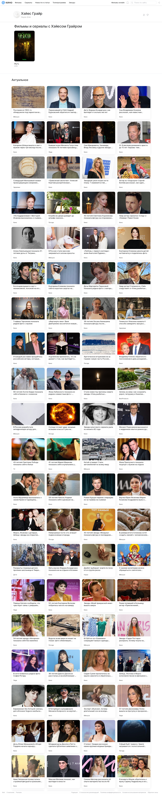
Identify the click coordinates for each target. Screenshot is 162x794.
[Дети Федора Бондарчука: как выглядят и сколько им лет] (98, 102)
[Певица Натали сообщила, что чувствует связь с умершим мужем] (28, 595)
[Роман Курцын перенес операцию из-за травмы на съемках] (98, 490)
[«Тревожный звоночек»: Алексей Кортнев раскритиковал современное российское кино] (63, 173)
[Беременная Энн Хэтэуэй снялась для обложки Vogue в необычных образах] (28, 701)
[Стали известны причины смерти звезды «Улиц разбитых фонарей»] (98, 384)
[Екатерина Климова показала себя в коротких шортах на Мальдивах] (63, 278)
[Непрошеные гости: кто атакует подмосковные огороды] (63, 525)
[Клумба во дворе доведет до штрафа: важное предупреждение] (63, 208)
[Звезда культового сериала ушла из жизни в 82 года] (98, 419)
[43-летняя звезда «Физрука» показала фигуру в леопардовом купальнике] (98, 525)
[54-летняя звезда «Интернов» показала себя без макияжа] (28, 630)
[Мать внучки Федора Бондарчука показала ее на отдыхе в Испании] (63, 560)
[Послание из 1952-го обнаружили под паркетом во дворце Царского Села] (28, 102)
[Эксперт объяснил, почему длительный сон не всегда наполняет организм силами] (98, 701)
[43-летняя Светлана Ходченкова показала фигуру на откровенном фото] (98, 208)
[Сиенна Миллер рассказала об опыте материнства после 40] (98, 771)
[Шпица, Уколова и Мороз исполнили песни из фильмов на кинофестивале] (133, 666)
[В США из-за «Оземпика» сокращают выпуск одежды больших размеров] (98, 630)
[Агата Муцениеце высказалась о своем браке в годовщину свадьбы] (28, 490)
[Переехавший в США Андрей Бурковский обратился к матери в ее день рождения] (63, 102)
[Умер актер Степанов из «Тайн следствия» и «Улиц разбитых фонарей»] (133, 278)
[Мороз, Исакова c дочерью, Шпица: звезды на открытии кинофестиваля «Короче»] (28, 525)
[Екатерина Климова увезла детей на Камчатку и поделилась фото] (133, 243)
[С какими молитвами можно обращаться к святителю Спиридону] (133, 560)
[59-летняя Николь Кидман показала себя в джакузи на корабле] (63, 490)
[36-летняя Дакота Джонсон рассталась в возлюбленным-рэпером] (63, 666)
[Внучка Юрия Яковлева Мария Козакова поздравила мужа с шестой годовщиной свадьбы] (133, 490)
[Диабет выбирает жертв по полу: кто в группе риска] (98, 560)
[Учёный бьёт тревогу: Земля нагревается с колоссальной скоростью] (133, 736)
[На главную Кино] (8, 2)
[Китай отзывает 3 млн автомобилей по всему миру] (98, 454)
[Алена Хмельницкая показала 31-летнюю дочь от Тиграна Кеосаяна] (28, 243)
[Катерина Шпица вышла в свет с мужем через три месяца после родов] (28, 137)
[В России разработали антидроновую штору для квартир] (28, 419)
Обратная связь (153, 792)
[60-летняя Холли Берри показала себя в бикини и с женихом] (28, 384)
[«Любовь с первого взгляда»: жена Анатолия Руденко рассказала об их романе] (98, 243)
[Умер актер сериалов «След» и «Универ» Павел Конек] (133, 208)
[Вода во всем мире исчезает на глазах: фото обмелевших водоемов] (63, 630)
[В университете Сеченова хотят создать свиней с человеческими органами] (133, 525)
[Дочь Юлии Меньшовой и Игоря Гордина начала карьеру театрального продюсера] (28, 736)
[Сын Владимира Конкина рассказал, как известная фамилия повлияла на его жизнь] (133, 102)
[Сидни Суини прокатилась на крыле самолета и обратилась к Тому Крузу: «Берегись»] (98, 666)
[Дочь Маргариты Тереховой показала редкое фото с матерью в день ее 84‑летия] (98, 278)
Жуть (16, 64)
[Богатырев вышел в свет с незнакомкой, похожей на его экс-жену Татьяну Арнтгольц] (28, 278)
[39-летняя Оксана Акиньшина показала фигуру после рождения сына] (98, 313)
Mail (3, 792)
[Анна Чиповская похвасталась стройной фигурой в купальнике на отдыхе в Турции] (28, 771)
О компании (10, 792)
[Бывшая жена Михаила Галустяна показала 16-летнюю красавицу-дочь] (63, 137)
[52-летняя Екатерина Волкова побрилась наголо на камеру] (63, 595)
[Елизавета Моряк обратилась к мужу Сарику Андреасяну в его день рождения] (133, 771)
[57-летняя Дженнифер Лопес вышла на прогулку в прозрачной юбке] (133, 701)
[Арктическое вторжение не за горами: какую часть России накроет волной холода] (98, 349)
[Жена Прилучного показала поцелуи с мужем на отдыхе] (133, 454)
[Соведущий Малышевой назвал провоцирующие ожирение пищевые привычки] (28, 173)
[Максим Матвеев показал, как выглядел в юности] (63, 771)
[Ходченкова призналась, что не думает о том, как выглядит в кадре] (63, 349)
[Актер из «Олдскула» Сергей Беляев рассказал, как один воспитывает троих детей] (133, 173)
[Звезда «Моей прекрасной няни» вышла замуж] (98, 595)
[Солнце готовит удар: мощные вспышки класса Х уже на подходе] (63, 419)
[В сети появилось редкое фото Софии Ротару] (28, 666)
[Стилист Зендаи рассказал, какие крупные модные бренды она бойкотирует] (98, 736)
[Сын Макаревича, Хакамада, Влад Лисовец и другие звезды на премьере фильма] (98, 137)
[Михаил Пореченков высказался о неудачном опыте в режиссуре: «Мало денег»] (133, 419)
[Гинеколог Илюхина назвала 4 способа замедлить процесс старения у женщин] (133, 313)
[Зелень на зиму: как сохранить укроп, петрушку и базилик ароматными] (133, 384)
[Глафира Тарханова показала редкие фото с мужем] (28, 313)
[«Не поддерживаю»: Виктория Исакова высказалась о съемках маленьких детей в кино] (28, 208)
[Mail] (3, 2)
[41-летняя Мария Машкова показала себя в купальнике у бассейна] (63, 454)
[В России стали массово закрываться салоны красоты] (63, 243)
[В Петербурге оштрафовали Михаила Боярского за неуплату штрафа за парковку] (63, 701)
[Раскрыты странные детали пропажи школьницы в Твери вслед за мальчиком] (28, 560)
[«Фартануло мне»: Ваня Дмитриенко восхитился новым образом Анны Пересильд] (63, 313)
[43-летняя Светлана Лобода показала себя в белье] (28, 454)
